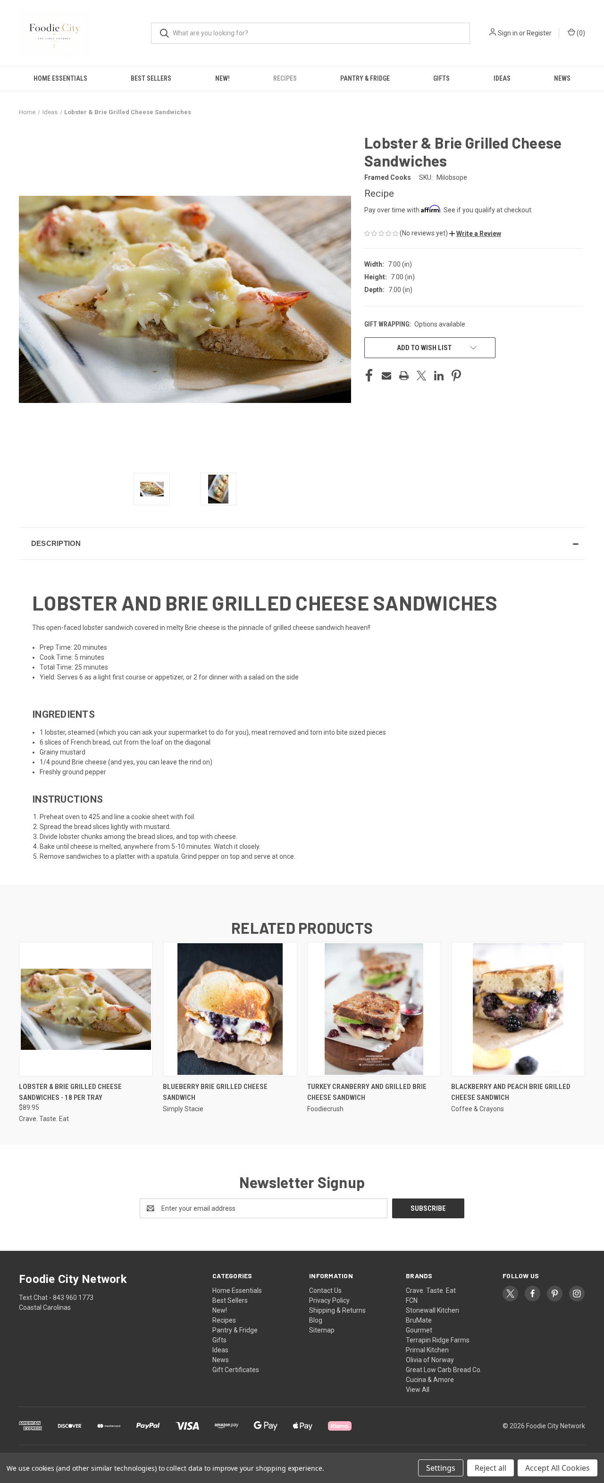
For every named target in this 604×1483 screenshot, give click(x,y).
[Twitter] (421, 375)
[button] (475, 233)
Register (539, 33)
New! (222, 78)
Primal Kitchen (427, 1350)
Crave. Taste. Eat (431, 1290)
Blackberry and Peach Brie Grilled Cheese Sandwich (510, 1092)
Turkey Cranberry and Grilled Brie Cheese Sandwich (367, 1092)
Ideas (502, 78)
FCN (412, 1300)
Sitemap (322, 1330)
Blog (315, 1320)
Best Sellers (151, 78)
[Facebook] (369, 375)
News (562, 78)
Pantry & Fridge (365, 78)
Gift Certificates (235, 1370)
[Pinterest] (456, 375)
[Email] (386, 375)
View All (417, 1389)
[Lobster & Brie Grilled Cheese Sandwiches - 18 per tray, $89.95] (86, 1009)
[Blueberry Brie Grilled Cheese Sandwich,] (230, 1009)
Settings (440, 1468)
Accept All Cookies (557, 1468)
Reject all (490, 1468)
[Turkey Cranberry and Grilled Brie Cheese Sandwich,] (374, 1009)
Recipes (285, 78)
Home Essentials (60, 78)
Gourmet (419, 1330)
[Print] (404, 375)
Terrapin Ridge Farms (438, 1340)
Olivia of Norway (430, 1360)
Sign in (508, 33)
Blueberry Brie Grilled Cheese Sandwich (215, 1092)
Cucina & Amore (430, 1379)
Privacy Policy (329, 1300)
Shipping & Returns (337, 1310)
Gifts (441, 78)
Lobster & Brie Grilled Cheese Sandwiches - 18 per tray (70, 1092)
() (580, 33)
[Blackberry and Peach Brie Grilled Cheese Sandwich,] (518, 1009)
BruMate (419, 1320)
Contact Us (325, 1290)
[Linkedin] (439, 375)
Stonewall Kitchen (432, 1310)
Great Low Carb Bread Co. (444, 1370)
